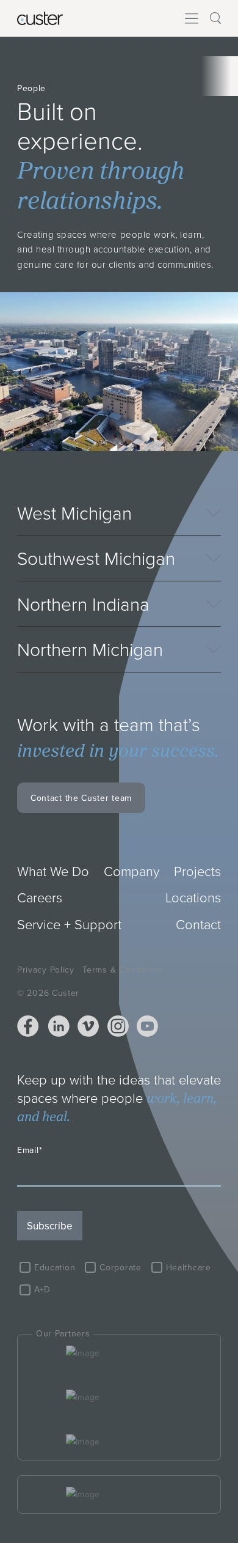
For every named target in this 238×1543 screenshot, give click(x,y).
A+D (42, 1289)
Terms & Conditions (123, 969)
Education (54, 1267)
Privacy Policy (45, 969)
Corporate (120, 1267)
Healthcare (188, 1267)
